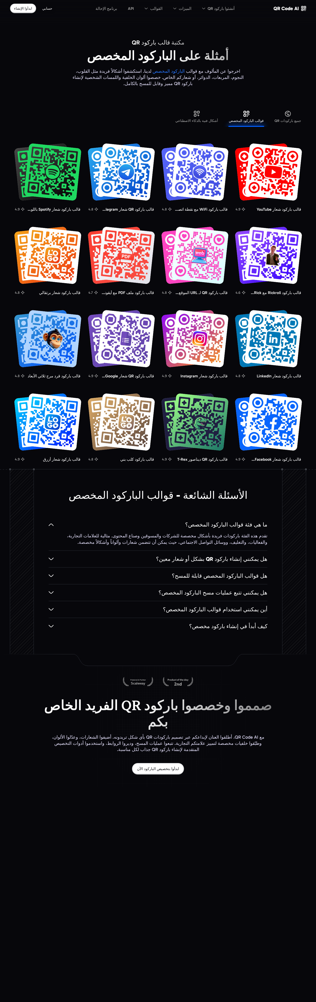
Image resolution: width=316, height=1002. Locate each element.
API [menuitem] (131, 8)
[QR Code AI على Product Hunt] (178, 682)
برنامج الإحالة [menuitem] (106, 8)
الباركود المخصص (169, 71)
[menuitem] (218, 8)
